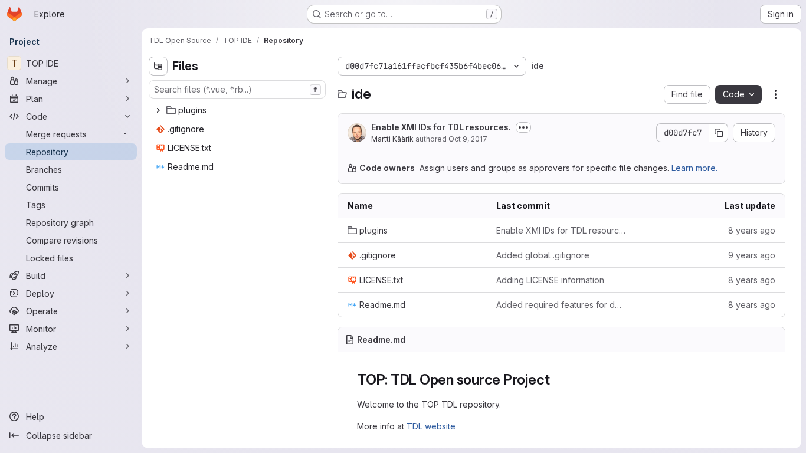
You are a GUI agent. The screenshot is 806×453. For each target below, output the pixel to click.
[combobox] (237, 89)
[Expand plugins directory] (158, 110)
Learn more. (694, 168)
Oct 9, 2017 (467, 138)
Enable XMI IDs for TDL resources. (441, 127)
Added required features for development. (561, 305)
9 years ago (751, 255)
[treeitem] (238, 110)
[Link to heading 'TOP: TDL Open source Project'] (557, 379)
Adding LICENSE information (550, 280)
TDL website (431, 426)
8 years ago (751, 230)
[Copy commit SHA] (718, 132)
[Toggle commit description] (523, 127)
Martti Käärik (392, 138)
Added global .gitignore (542, 255)
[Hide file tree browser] (158, 66)
